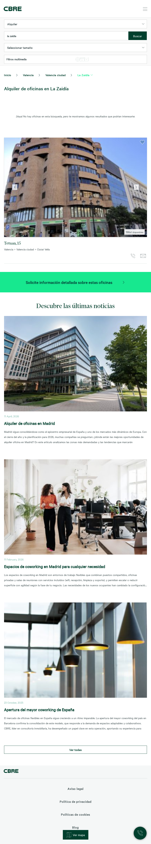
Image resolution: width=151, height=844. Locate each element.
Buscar (137, 36)
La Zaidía (83, 75)
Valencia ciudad (55, 75)
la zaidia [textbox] (11, 36)
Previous (14, 187)
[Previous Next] (75, 187)
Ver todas (75, 750)
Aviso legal (76, 789)
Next (136, 187)
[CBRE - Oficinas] (12, 9)
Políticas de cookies (75, 814)
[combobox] (66, 36)
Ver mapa (79, 835)
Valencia (28, 75)
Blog (75, 827)
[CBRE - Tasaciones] (11, 771)
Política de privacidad (76, 801)
